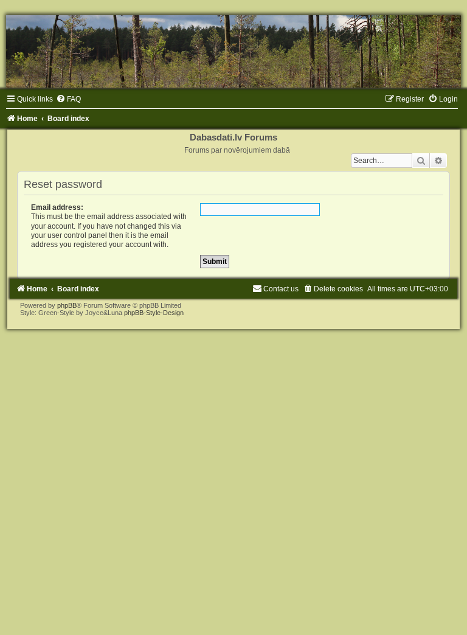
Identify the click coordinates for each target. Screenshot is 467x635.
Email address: (57, 207)
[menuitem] (68, 99)
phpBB (67, 305)
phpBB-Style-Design (154, 312)
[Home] (233, 51)
